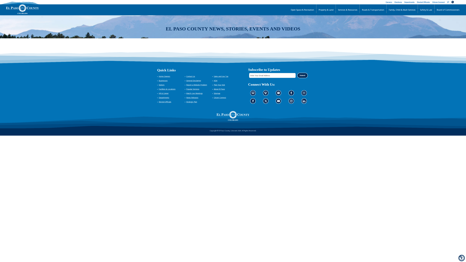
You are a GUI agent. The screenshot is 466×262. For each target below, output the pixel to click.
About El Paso (219, 89)
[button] (448, 2)
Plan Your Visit (219, 85)
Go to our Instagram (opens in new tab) (292, 102)
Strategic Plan (191, 102)
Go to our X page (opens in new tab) (266, 102)
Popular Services (192, 89)
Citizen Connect (220, 97)
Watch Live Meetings (194, 93)
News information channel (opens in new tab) (253, 94)
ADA (215, 80)
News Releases (192, 97)
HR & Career (164, 93)
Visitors (161, 85)
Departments (164, 97)
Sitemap (217, 93)
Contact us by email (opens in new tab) (279, 94)
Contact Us (190, 76)
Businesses (163, 80)
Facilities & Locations (167, 89)
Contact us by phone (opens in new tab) (266, 94)
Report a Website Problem (196, 85)
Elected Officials (165, 102)
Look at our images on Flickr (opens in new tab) (304, 94)
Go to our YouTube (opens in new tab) (279, 102)
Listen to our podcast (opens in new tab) (291, 94)
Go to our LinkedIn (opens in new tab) (304, 102)
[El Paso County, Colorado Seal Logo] (233, 116)
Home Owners (164, 76)
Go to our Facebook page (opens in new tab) (253, 102)
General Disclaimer (193, 80)
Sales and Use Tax (221, 76)
